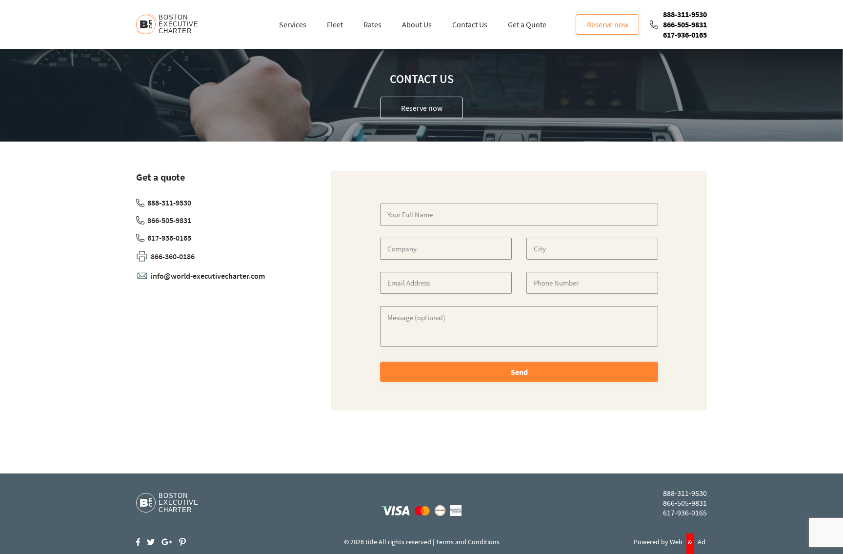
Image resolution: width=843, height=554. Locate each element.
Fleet (335, 24)
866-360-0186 (173, 256)
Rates (372, 24)
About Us (417, 24)
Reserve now (607, 24)
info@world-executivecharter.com (208, 276)
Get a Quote (527, 24)
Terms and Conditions (468, 541)
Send (519, 372)
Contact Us (469, 24)
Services (292, 24)
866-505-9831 (685, 24)
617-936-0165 (685, 35)
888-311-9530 (685, 14)
